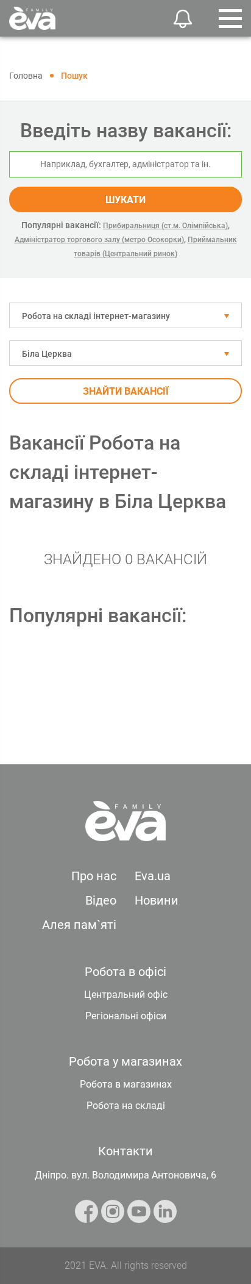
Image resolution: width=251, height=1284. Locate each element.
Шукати (125, 200)
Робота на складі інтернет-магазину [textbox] (96, 316)
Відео (100, 900)
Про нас (93, 876)
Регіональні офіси (125, 1016)
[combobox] (125, 315)
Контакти (125, 1151)
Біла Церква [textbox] (47, 354)
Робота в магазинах (126, 1084)
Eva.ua (153, 876)
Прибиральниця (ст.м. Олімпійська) (165, 225)
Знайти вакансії (126, 391)
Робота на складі (126, 1105)
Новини (157, 900)
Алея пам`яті (79, 924)
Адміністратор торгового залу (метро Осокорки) (99, 239)
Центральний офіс (126, 994)
